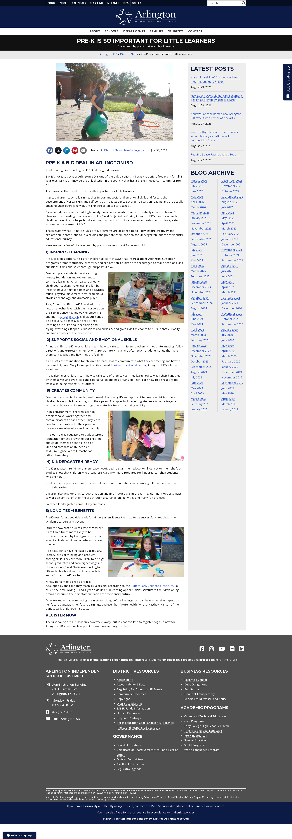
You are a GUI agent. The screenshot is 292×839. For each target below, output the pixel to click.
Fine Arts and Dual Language (203, 730)
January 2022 (229, 239)
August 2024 (199, 308)
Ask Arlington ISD (288, 78)
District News (113, 150)
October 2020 (230, 319)
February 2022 (230, 234)
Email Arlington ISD (66, 719)
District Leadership (129, 703)
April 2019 (228, 399)
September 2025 (201, 239)
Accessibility (125, 680)
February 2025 (200, 276)
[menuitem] (202, 649)
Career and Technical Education (205, 716)
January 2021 (229, 303)
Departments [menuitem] (134, 31)
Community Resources (131, 694)
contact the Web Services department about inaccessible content (179, 806)
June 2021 (227, 276)
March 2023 (198, 399)
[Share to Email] (83, 150)
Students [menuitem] (176, 31)
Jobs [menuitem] (126, 3)
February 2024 (200, 340)
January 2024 (199, 345)
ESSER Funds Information (133, 708)
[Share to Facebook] (49, 150)
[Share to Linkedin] (66, 150)
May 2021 (227, 281)
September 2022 (232, 196)
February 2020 (230, 361)
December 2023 (201, 351)
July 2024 (196, 313)
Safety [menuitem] (136, 3)
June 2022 (227, 212)
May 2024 (197, 324)
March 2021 (228, 292)
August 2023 (199, 372)
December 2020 (231, 308)
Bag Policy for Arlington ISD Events (139, 689)
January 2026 (199, 218)
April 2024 (197, 329)
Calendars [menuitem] (79, 3)
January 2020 (229, 367)
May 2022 (227, 218)
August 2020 (229, 329)
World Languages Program (201, 750)
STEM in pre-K (69, 316)
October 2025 (200, 234)
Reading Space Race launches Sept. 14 (215, 154)
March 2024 (198, 335)
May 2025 (197, 260)
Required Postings (129, 718)
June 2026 (197, 191)
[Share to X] (58, 150)
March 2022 (228, 228)
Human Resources (128, 713)
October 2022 (230, 191)
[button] (243, 2)
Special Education (195, 740)
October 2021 (230, 255)
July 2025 (196, 250)
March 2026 (198, 207)
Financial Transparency (199, 694)
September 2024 (201, 303)
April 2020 (228, 351)
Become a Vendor (195, 680)
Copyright (123, 699)
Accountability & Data (131, 684)
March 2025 (198, 271)
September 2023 (201, 367)
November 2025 (201, 228)
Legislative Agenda (129, 769)
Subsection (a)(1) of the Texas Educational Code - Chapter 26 (174, 797)
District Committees (130, 759)
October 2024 (200, 297)
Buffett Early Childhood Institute (152, 586)
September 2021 (232, 260)
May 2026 (197, 196)
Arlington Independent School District (138, 818)
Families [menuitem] (156, 31)
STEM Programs (194, 745)
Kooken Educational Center (128, 365)
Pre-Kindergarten (134, 150)
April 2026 (197, 202)
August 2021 (229, 266)
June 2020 (227, 340)
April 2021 (228, 287)
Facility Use (191, 689)
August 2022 (229, 202)
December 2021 (231, 244)
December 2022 (231, 180)
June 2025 (197, 255)
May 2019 (227, 393)
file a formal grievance (131, 812)
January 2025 (199, 281)
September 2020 (232, 324)
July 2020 (227, 335)
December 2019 (231, 372)
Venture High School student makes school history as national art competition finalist (214, 136)
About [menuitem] (95, 31)
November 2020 (231, 313)
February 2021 (230, 297)
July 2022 (227, 207)
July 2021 (227, 271)
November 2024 (201, 292)
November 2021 (231, 250)
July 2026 (196, 186)
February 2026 (200, 212)
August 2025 (199, 244)
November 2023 (201, 356)
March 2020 (228, 356)
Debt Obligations (195, 684)
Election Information (130, 764)
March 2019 (228, 404)
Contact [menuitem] (195, 31)
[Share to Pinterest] (74, 150)
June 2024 (197, 319)
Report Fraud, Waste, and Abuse (205, 699)
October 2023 (200, 361)
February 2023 (200, 404)
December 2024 (201, 287)
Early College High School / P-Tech (206, 726)
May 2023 (197, 388)
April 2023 (197, 393)
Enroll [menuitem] (63, 3)
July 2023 (196, 377)
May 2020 (227, 345)
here (127, 626)
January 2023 (199, 409)
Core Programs (194, 721)
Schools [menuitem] (111, 31)
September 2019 (232, 383)
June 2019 (227, 388)
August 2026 (199, 180)
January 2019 (229, 409)
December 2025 (201, 223)
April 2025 (197, 266)
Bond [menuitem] (51, 3)
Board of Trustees (129, 745)
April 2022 (228, 223)
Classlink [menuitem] (96, 3)
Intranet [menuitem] (113, 3)
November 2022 (231, 186)
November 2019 (231, 377)
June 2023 (197, 383)
